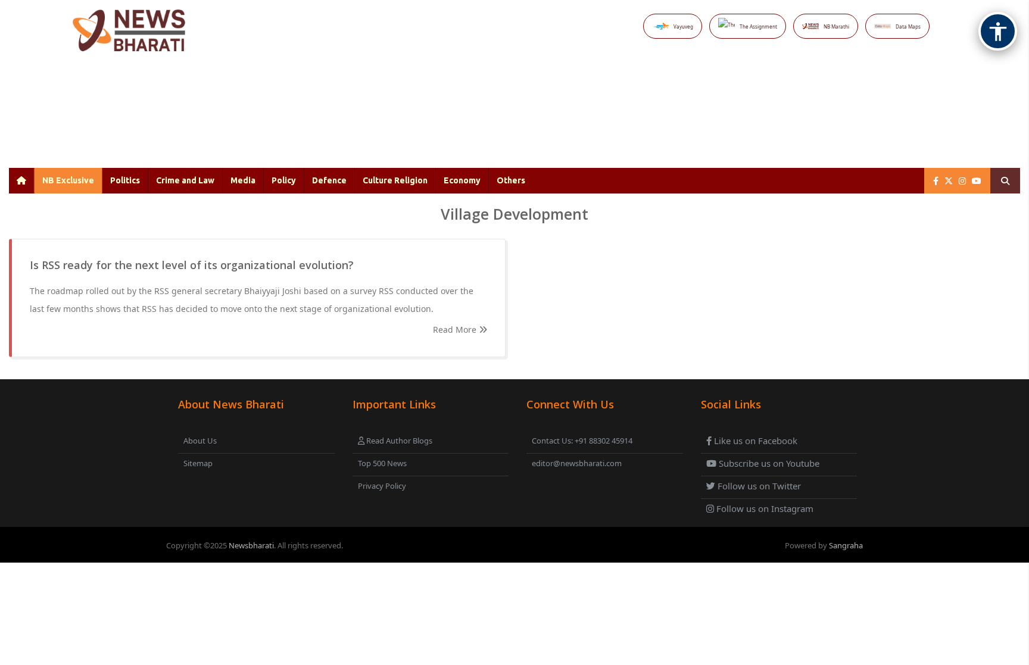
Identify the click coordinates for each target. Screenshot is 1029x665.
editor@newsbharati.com (577, 463)
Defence (329, 180)
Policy (284, 180)
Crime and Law (185, 180)
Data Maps (908, 26)
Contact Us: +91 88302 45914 (582, 440)
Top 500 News (382, 463)
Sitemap (198, 463)
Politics (125, 180)
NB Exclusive (68, 180)
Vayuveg (683, 26)
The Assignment (758, 26)
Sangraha (846, 545)
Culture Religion (395, 180)
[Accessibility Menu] (997, 31)
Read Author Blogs (398, 440)
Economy (462, 180)
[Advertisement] (489, 119)
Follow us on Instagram (763, 508)
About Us (200, 440)
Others (511, 180)
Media (242, 180)
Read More (456, 329)
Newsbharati (251, 545)
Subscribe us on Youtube (767, 463)
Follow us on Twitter (758, 486)
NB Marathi (836, 26)
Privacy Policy (382, 485)
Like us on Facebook (754, 441)
